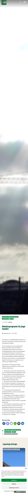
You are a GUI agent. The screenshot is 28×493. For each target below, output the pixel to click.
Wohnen (11, 318)
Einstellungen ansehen (14, 487)
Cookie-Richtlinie (7, 491)
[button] (26, 468)
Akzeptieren (14, 480)
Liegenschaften (5, 318)
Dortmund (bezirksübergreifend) (11, 434)
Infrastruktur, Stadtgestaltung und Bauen (10, 316)
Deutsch (18, 491)
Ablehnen (14, 484)
